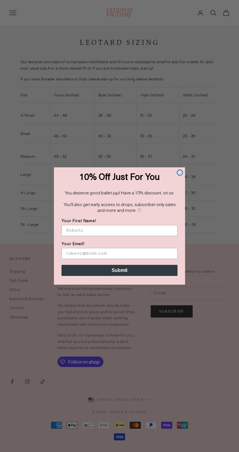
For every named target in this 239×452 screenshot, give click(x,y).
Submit (119, 270)
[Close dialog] (180, 173)
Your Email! (73, 244)
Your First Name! (78, 221)
